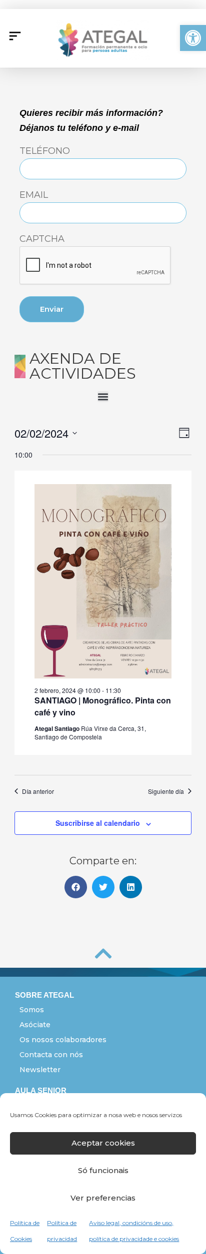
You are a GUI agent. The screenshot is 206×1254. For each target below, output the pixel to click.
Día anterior (38, 791)
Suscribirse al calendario (98, 823)
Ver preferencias (103, 1198)
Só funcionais (103, 1170)
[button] (193, 38)
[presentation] (96, 265)
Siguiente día (166, 791)
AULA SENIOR (40, 1091)
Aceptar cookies (103, 1143)
